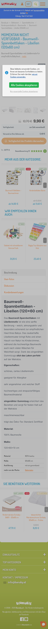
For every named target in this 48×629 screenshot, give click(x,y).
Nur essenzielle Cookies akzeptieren (24, 91)
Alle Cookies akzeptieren (24, 85)
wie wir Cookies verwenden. (23, 75)
